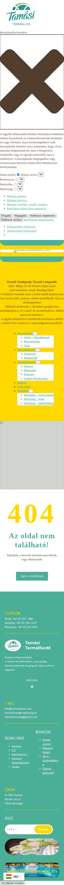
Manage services (17, 200)
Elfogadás (6, 215)
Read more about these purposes (26, 208)
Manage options (16, 196)
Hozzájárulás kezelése (12, 883)
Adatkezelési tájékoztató (22, 230)
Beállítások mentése (11, 220)
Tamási (15, 766)
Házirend (32, 680)
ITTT (14, 750)
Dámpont (17, 758)
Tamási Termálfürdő (38, 645)
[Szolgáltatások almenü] (38, 362)
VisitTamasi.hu (19, 754)
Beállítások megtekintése (42, 215)
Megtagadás (21, 215)
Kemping (16, 746)
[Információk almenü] (35, 333)
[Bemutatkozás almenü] (37, 350)
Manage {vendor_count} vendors (27, 204)
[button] (32, 82)
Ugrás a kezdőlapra (32, 576)
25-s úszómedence (50, 760)
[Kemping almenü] (30, 391)
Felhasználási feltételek (21, 226)
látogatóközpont (20, 762)
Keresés (43, 829)
